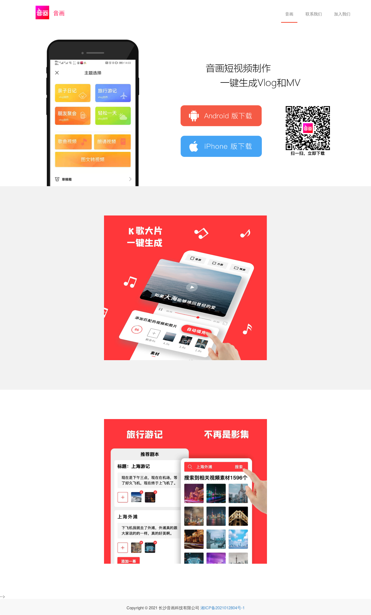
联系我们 (314, 14)
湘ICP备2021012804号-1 (222, 607)
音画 (289, 14)
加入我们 (342, 14)
